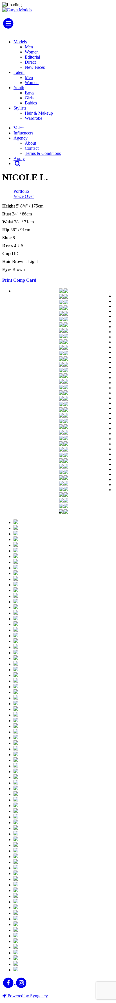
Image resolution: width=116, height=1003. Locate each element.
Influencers (23, 133)
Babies (31, 102)
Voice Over (24, 196)
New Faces (35, 67)
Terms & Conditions (43, 153)
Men (29, 46)
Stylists (20, 108)
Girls (29, 97)
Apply (19, 158)
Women (32, 52)
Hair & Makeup (39, 113)
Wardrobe (33, 118)
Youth (19, 87)
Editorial (32, 57)
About (30, 143)
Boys (29, 92)
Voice (19, 127)
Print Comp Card (19, 280)
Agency (21, 138)
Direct (30, 62)
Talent (19, 72)
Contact (32, 148)
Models (20, 41)
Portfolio (21, 191)
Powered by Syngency (27, 995)
